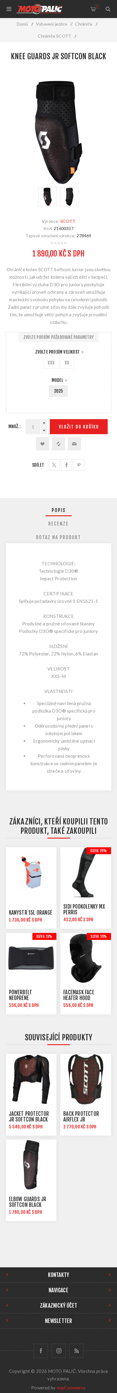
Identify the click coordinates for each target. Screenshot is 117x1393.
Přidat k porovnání (58, 443)
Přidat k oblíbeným (42, 443)
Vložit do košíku (79, 427)
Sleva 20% (98, 850)
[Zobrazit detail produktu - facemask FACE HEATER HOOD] (85, 958)
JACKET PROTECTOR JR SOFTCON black (29, 1117)
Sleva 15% (44, 936)
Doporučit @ (74, 443)
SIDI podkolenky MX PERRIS (84, 910)
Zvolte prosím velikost (58, 352)
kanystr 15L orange (30, 913)
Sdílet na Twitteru (54, 465)
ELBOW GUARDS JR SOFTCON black (27, 1202)
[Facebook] (41, 1351)
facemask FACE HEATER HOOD (78, 995)
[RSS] (76, 1351)
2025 (58, 391)
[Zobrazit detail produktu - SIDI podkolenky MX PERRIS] (85, 872)
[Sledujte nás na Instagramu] (59, 1351)
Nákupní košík (97, 6)
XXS (51, 363)
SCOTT (67, 221)
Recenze (58, 524)
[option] (47, 196)
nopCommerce (71, 1387)
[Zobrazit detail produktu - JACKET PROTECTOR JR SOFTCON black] (31, 1079)
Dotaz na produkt (58, 537)
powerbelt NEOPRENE (20, 995)
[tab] (58, 510)
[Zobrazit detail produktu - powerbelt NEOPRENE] (31, 958)
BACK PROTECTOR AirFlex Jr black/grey (81, 1119)
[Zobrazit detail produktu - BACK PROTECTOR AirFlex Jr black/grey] (85, 1079)
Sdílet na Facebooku (66, 465)
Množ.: (14, 426)
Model (58, 380)
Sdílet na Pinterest (78, 465)
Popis (59, 510)
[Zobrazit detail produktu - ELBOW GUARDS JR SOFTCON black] (31, 1165)
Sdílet (38, 465)
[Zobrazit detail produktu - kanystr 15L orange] (31, 872)
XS (67, 363)
